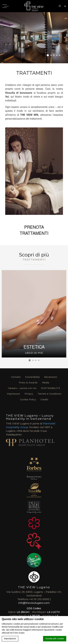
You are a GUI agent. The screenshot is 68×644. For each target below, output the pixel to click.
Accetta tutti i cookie (54, 638)
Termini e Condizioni (49, 393)
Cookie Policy (28, 399)
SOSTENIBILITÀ (50, 388)
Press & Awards (28, 382)
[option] (34, 37)
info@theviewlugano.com (34, 602)
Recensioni (50, 376)
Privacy (29, 393)
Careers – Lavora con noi (22, 388)
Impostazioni (10, 638)
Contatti (16, 376)
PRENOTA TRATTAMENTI (34, 230)
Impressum (13, 393)
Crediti (44, 399)
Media (45, 382)
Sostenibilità (32, 376)
